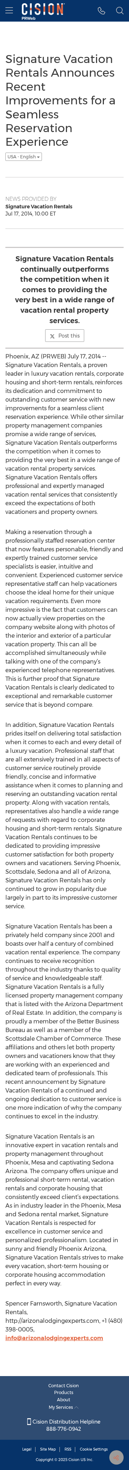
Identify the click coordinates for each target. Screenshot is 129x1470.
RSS (67, 1449)
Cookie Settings (94, 1449)
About (63, 1399)
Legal (27, 1449)
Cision (74, 1459)
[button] (101, 11)
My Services (61, 1407)
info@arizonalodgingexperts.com (54, 1338)
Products (63, 1392)
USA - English (22, 156)
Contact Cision (63, 1385)
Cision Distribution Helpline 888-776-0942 (65, 1425)
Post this (69, 336)
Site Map (48, 1449)
